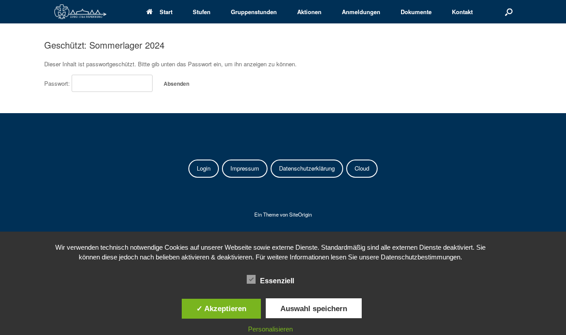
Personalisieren (270, 329)
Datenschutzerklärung (307, 168)
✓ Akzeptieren (221, 308)
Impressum (244, 168)
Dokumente (416, 12)
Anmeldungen (361, 12)
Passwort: (58, 83)
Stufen (201, 12)
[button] (509, 11)
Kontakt (462, 12)
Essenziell (277, 281)
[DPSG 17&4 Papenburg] (80, 11)
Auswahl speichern (313, 308)
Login (203, 168)
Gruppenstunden (254, 12)
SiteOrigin (300, 214)
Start (166, 12)
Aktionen (309, 12)
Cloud (362, 168)
